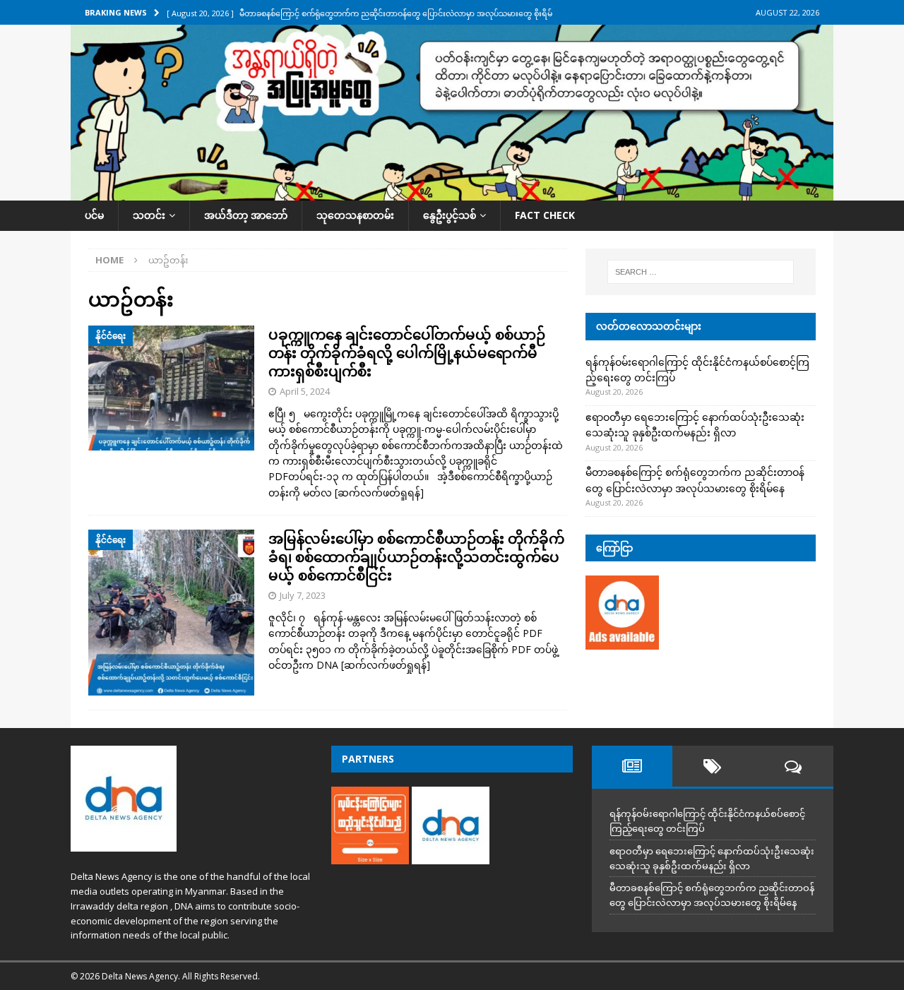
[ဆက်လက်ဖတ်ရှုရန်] (379, 492)
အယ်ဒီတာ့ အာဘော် (245, 215)
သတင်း (149, 215)
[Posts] (632, 766)
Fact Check (545, 215)
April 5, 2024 (305, 391)
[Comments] (793, 766)
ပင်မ (94, 215)
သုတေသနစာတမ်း (355, 215)
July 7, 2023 (303, 595)
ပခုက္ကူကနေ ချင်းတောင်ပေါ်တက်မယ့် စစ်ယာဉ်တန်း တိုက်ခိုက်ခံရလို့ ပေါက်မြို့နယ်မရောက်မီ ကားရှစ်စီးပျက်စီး (406, 353)
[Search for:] (700, 272)
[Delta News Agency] (452, 192)
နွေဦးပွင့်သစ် (449, 215)
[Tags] (712, 766)
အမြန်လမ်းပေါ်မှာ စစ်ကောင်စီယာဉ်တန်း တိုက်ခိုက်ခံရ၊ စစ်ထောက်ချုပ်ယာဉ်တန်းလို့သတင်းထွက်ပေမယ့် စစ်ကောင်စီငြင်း (416, 557)
